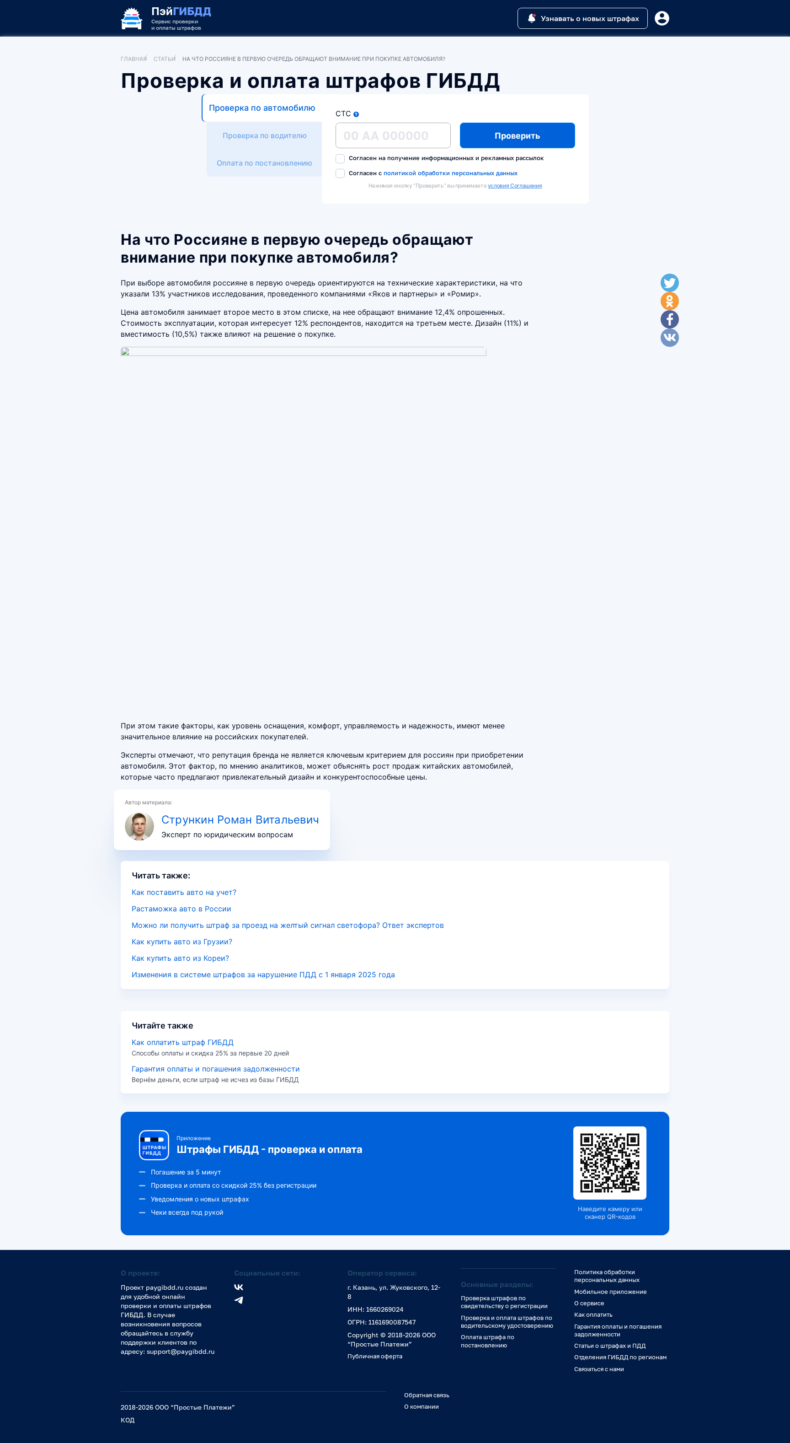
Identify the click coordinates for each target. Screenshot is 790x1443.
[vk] (670, 337)
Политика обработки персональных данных (607, 1275)
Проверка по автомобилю (262, 108)
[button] (356, 114)
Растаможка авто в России (181, 908)
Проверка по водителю (265, 135)
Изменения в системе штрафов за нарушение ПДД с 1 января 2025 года (263, 974)
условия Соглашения (515, 185)
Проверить (517, 135)
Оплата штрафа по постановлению (487, 1340)
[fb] (670, 319)
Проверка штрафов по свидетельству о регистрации (504, 1301)
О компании (421, 1406)
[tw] (670, 283)
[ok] (670, 301)
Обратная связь (426, 1395)
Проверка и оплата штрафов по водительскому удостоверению (507, 1321)
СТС (343, 113)
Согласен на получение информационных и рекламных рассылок (445, 158)
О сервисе (589, 1303)
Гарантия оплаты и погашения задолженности (216, 1068)
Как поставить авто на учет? (184, 892)
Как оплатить (593, 1314)
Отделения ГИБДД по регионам (620, 1357)
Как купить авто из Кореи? (180, 958)
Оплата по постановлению (264, 162)
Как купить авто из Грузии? (182, 941)
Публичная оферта (374, 1356)
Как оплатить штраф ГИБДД (183, 1042)
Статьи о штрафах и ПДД (610, 1345)
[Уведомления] (662, 18)
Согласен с (432, 173)
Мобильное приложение (610, 1291)
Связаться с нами (599, 1369)
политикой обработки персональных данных (451, 172)
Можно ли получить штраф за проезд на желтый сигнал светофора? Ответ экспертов (288, 925)
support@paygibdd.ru (180, 1351)
